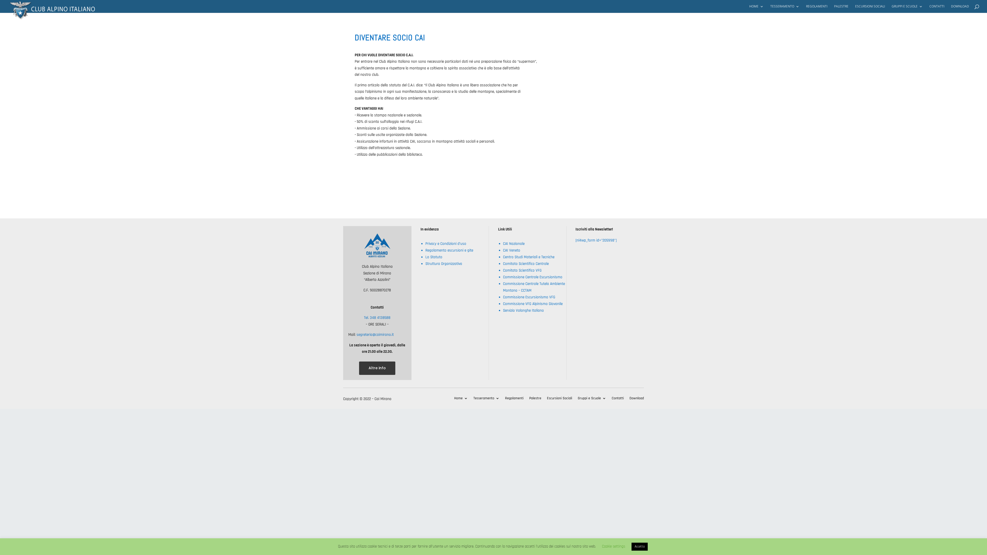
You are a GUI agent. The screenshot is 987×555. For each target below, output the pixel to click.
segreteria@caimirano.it (374, 334)
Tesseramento (782, 6)
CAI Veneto (511, 250)
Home (753, 6)
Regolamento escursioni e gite (449, 250)
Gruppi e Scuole (905, 6)
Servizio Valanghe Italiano (523, 310)
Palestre (841, 6)
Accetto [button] (640, 546)
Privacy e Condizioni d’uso (445, 243)
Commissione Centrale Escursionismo (532, 277)
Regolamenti (816, 6)
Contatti (936, 6)
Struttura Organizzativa (443, 263)
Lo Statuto (433, 257)
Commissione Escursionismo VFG (529, 297)
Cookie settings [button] (613, 546)
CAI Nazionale (514, 243)
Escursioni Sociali (870, 6)
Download (960, 6)
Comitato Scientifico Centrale (526, 263)
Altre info (377, 368)
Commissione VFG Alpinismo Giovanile (533, 303)
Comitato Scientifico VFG (522, 270)
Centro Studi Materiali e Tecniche (528, 257)
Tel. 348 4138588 (377, 317)
